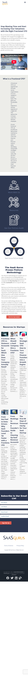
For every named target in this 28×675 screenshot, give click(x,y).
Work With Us (14, 192)
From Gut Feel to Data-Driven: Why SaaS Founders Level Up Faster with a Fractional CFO (5, 431)
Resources (14, 210)
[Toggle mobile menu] (25, 2)
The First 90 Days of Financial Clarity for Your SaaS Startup (23, 424)
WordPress (14, 574)
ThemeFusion (6, 573)
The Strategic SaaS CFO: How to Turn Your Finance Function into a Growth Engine (23, 351)
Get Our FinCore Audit (14, 228)
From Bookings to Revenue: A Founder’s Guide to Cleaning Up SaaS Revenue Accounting (15, 429)
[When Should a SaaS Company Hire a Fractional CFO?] (14, 334)
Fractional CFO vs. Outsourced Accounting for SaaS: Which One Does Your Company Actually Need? (6, 352)
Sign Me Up (5, 523)
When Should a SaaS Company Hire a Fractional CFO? (14, 345)
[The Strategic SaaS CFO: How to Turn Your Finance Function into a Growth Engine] (23, 334)
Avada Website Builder (18, 572)
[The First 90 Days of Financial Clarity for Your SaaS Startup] (23, 412)
